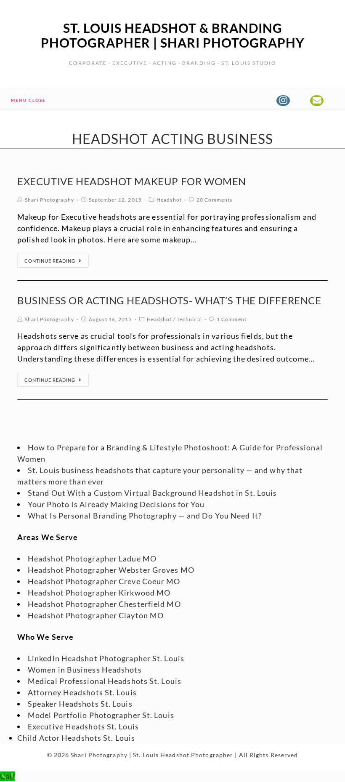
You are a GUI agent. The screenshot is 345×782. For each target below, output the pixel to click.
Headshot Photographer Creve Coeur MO (104, 581)
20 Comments (214, 200)
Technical (189, 319)
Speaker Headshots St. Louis (80, 703)
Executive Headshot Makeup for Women (131, 181)
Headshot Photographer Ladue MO (92, 558)
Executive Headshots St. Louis (83, 726)
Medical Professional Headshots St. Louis (104, 681)
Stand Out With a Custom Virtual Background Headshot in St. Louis (152, 492)
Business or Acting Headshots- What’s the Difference (169, 300)
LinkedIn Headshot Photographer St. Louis (106, 658)
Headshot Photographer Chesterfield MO (104, 604)
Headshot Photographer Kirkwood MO (99, 592)
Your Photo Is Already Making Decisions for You (116, 504)
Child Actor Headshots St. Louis (76, 737)
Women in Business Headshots (85, 669)
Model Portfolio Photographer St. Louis (101, 715)
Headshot (169, 200)
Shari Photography (49, 200)
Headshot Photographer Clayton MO (96, 615)
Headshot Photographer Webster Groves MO (111, 570)
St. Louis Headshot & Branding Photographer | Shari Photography (173, 35)
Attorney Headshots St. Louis (82, 692)
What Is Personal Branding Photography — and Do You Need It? (145, 515)
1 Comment (232, 319)
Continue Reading (49, 260)
